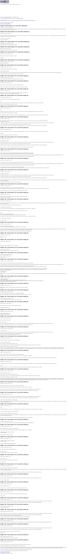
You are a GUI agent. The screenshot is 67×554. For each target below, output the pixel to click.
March (29, 20)
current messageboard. (20, 18)
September (17, 20)
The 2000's (7, 22)
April (27, 20)
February (31, 20)
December (8, 20)
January (34, 20)
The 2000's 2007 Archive (3, 20)
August (20, 20)
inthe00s (12, 22)
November (11, 20)
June (23, 20)
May (25, 20)
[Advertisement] (33, 10)
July (21, 20)
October (14, 20)
